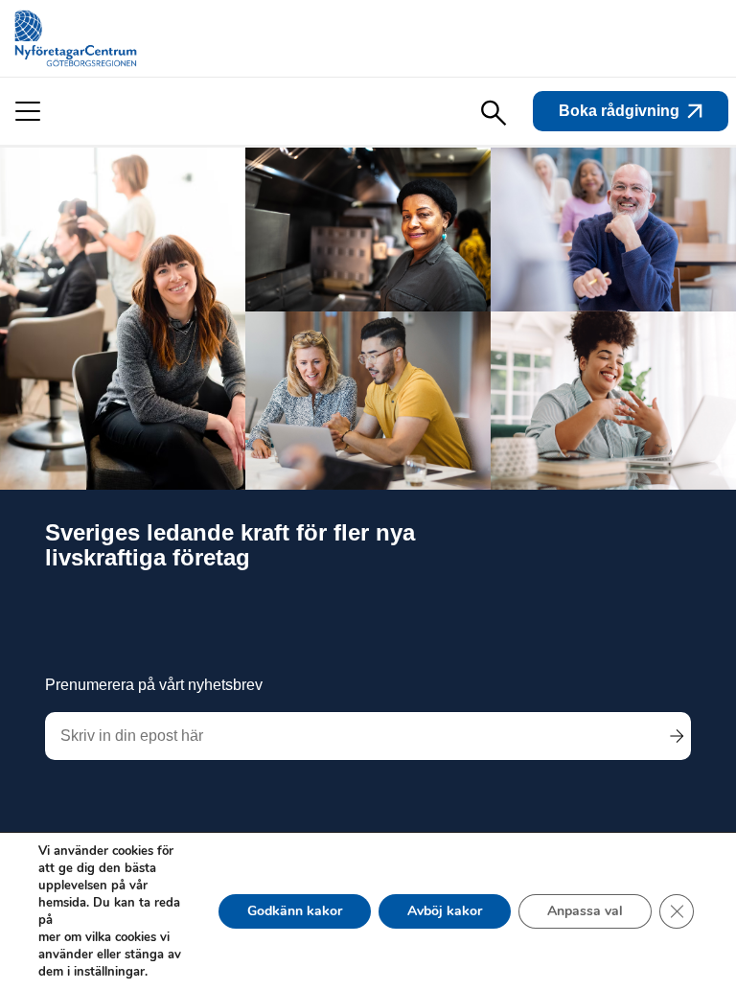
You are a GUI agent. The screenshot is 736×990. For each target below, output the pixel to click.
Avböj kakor (444, 911)
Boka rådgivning (619, 111)
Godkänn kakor (294, 911)
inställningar (109, 971)
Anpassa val (585, 911)
